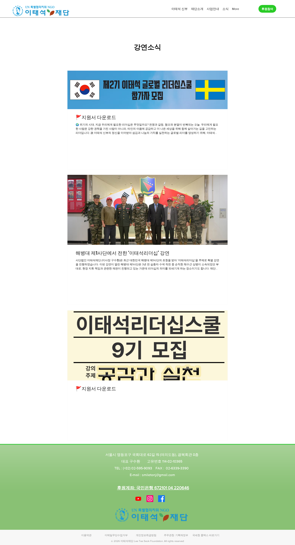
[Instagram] (149, 498)
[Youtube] (138, 498)
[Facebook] (161, 498)
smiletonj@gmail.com (158, 475)
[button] (179, 8)
